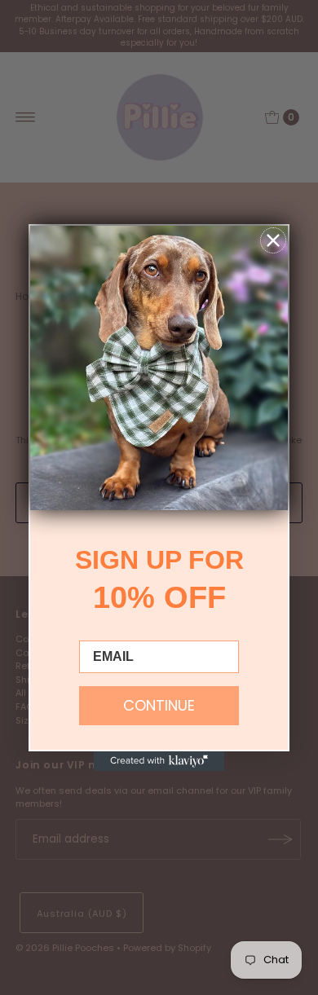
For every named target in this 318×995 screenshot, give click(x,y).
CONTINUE (159, 705)
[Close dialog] (273, 240)
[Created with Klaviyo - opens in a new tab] (159, 761)
